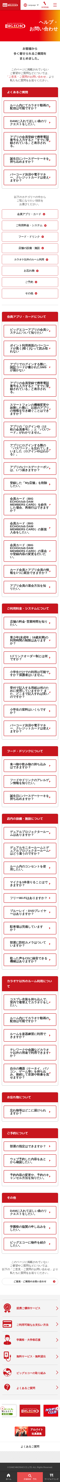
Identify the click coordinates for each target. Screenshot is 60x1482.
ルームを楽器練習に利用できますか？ (28, 1035)
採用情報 (45, 7)
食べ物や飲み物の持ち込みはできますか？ (28, 766)
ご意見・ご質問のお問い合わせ (30, 1281)
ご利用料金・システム (29, 225)
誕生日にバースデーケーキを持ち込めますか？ (29, 160)
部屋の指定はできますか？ (28, 1146)
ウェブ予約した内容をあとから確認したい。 (28, 1160)
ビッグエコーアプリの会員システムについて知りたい (29, 331)
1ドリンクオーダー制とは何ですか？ (29, 658)
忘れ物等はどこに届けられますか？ (28, 1112)
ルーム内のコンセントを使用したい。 (28, 868)
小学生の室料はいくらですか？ (28, 711)
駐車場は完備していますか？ (26, 928)
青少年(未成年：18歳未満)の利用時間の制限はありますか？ (29, 640)
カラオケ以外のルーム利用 (29, 259)
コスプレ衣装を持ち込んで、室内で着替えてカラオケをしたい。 (29, 1002)
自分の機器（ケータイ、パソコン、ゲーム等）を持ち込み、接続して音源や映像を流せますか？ (29, 1073)
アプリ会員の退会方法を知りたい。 (28, 587)
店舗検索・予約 (30, 1479)
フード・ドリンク (29, 236)
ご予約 (29, 282)
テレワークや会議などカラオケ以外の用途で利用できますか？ (29, 1052)
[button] (2, 1409)
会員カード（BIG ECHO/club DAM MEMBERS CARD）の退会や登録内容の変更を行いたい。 (28, 551)
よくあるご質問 (30, 1446)
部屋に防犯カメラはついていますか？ (28, 944)
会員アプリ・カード (29, 214)
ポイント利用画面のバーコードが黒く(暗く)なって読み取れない (29, 348)
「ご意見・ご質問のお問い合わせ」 (27, 76)
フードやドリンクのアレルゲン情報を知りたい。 (29, 781)
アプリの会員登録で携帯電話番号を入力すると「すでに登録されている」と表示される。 (29, 141)
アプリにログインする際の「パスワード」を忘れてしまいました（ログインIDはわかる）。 (29, 450)
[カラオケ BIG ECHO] (10, 5)
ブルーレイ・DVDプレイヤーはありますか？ (28, 912)
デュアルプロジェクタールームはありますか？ (29, 833)
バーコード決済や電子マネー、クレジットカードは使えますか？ (29, 177)
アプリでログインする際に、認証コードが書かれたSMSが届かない (29, 367)
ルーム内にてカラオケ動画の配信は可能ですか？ (29, 107)
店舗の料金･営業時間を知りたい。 (29, 623)
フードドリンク (51, 1479)
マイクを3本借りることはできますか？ (29, 884)
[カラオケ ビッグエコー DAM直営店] (30, 1411)
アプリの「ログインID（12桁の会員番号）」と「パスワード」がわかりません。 (29, 429)
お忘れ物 (29, 270)
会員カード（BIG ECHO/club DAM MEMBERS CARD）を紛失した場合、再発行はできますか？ (29, 504)
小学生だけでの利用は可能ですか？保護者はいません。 (29, 673)
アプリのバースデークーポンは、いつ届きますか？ (29, 468)
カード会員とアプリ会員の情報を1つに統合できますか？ (29, 571)
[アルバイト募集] (30, 1435)
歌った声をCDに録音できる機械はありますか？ (28, 960)
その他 (29, 293)
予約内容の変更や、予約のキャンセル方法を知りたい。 (29, 1176)
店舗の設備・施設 (29, 248)
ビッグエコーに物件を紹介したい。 (28, 1244)
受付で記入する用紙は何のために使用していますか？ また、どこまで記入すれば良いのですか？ (29, 692)
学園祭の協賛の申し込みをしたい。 (28, 1228)
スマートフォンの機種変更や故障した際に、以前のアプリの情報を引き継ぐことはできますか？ (29, 409)
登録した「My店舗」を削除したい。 (28, 484)
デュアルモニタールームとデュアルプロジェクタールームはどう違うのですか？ (29, 850)
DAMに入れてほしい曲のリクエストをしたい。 (28, 122)
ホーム (8, 1479)
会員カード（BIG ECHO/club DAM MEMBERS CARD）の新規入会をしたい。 (28, 528)
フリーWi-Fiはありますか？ (28, 898)
